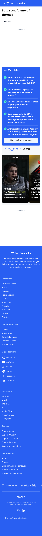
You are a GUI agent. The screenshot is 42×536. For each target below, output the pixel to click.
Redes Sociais (8, 295)
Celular (5, 313)
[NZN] (21, 496)
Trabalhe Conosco (10, 469)
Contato (5, 462)
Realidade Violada (10, 340)
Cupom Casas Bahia (10, 438)
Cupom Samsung (9, 442)
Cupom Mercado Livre (11, 446)
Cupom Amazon (9, 435)
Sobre (4, 458)
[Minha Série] (29, 485)
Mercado (6, 309)
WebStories (7, 333)
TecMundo (6, 396)
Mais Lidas (6, 302)
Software (6, 287)
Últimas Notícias (9, 283)
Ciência (5, 298)
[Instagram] (18, 510)
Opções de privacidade (14, 518)
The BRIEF (6, 404)
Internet (5, 291)
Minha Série (7, 411)
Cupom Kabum (8, 431)
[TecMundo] (9, 485)
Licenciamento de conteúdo (14, 466)
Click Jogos (6, 418)
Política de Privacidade (12, 473)
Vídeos (5, 329)
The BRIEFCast (8, 344)
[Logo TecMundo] (16, 3)
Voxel (4, 400)
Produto (5, 306)
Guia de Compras (9, 337)
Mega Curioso (8, 415)
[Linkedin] (23, 510)
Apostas (5, 317)
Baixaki (5, 407)
